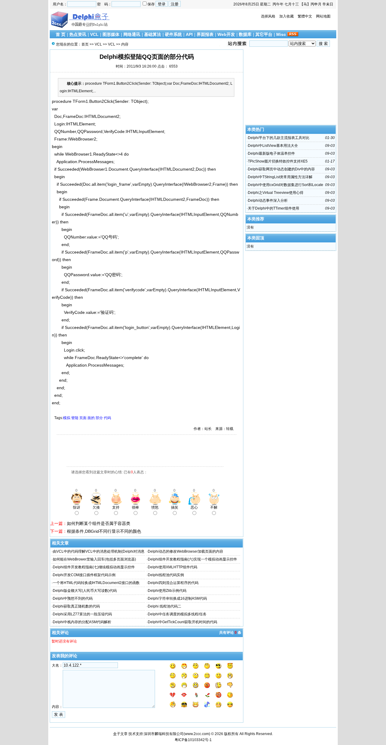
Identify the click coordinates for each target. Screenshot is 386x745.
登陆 (74, 418)
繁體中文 (305, 16)
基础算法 (152, 34)
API (189, 34)
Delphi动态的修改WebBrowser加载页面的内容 (185, 551)
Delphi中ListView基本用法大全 (273, 146)
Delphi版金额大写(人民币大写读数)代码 (85, 591)
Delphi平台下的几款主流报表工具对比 (278, 138)
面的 (91, 418)
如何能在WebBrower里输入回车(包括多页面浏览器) (94, 559)
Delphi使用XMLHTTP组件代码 (172, 567)
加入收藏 (286, 16)
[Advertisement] (120, 451)
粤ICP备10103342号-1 (193, 740)
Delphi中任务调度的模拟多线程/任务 (177, 614)
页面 (83, 418)
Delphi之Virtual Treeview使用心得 (275, 193)
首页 (85, 44)
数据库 (245, 34)
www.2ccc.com (197, 734)
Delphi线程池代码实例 (166, 575)
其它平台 (263, 34)
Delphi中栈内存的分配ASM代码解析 (82, 622)
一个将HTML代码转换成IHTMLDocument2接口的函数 (96, 583)
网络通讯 (131, 34)
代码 (107, 418)
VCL (94, 34)
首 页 (60, 34)
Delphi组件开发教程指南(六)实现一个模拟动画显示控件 (192, 559)
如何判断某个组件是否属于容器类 (98, 523)
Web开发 (226, 34)
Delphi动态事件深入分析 (268, 200)
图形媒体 (111, 34)
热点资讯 (77, 34)
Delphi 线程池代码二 (164, 606)
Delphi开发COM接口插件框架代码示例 (84, 575)
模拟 (66, 418)
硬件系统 (173, 34)
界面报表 (205, 34)
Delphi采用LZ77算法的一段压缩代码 (82, 614)
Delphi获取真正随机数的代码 (76, 606)
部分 (99, 418)
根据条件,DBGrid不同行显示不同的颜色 (104, 531)
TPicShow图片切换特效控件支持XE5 (278, 161)
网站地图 (323, 16)
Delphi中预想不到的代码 (73, 598)
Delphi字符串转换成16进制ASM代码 (177, 598)
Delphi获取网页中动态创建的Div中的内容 (281, 169)
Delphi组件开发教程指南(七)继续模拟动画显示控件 (94, 567)
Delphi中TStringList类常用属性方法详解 (280, 177)
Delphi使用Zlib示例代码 (167, 591)
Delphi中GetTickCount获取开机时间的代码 (182, 622)
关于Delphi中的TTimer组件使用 (273, 208)
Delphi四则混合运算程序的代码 (173, 583)
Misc (281, 34)
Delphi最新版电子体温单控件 (271, 153)
